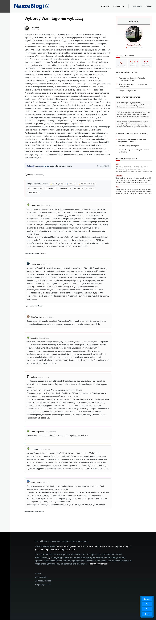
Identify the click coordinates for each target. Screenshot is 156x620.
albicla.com (69, 549)
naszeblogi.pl (124, 546)
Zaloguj (149, 6)
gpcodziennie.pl (42, 549)
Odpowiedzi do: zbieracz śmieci (35, 253)
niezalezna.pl (62, 546)
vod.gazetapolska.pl (108, 546)
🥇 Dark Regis (56, 184)
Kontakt (38, 573)
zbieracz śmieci (37, 206)
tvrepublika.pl (57, 549)
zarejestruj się (43, 166)
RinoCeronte (65, 188)
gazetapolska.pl (77, 546)
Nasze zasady (40, 577)
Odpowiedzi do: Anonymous (34, 511)
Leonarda (35, 27)
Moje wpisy (137, 6)
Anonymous (34, 193)
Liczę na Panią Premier (127, 90)
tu (49, 558)
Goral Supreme (35, 188)
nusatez (78, 188)
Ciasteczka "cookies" (43, 581)
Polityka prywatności (43, 585)
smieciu (90, 188)
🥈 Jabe (71, 184)
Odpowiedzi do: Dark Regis (33, 306)
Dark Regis (35, 264)
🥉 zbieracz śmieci (87, 184)
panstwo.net (91, 546)
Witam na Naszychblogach (128, 146)
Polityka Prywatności (98, 564)
